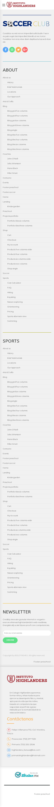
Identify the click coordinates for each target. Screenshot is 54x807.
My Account (12, 245)
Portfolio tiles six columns (18, 221)
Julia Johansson (14, 163)
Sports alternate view (16, 316)
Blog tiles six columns (16, 144)
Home (5, 197)
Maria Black (12, 168)
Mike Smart (12, 173)
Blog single (12, 130)
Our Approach (13, 97)
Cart (9, 235)
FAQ (9, 288)
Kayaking (11, 297)
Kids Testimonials (14, 87)
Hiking (10, 292)
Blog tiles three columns (18, 149)
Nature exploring (15, 302)
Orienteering (13, 307)
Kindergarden (13, 206)
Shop (5, 230)
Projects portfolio (10, 216)
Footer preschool (10, 187)
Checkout (11, 240)
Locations (11, 92)
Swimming (12, 321)
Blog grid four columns (17, 116)
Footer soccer (9, 192)
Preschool (7, 211)
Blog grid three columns (18, 125)
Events (6, 182)
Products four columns (17, 254)
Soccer (6, 273)
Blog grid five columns (17, 111)
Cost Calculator (14, 283)
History (10, 82)
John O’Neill (12, 159)
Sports (6, 278)
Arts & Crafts (8, 101)
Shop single (12, 268)
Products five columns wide (19, 249)
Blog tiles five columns (17, 135)
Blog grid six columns (16, 120)
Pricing (10, 311)
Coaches (7, 154)
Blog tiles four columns (17, 139)
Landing (6, 202)
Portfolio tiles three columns (19, 225)
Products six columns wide (19, 259)
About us (7, 77)
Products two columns (17, 264)
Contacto (7, 178)
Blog (5, 106)
